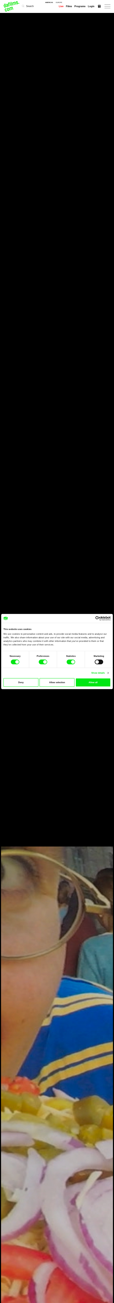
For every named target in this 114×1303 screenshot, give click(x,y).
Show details (98, 673)
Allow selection (57, 682)
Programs (80, 6)
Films (69, 6)
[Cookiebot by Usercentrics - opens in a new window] (98, 618)
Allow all (93, 682)
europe (59, 2)
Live (61, 6)
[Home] (12, 6)
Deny (21, 682)
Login (91, 6)
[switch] (43, 662)
